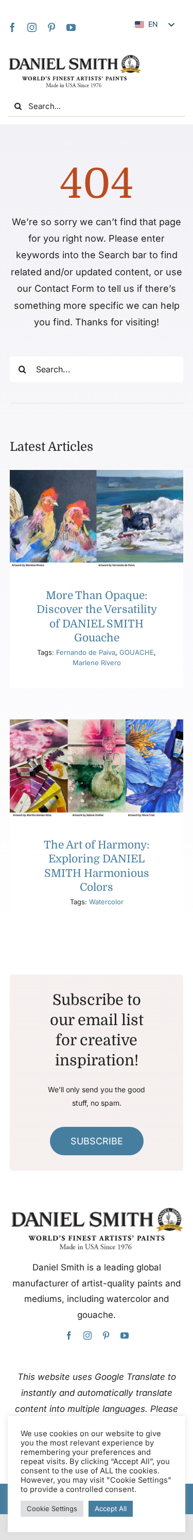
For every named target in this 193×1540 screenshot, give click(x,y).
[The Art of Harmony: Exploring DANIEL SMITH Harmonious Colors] (97, 768)
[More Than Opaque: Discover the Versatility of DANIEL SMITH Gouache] (97, 519)
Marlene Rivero (97, 662)
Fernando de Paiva (85, 652)
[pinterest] (51, 27)
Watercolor (106, 902)
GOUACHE (136, 652)
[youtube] (71, 27)
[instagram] (32, 27)
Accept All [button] (111, 1508)
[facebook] (12, 27)
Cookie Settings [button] (52, 1508)
